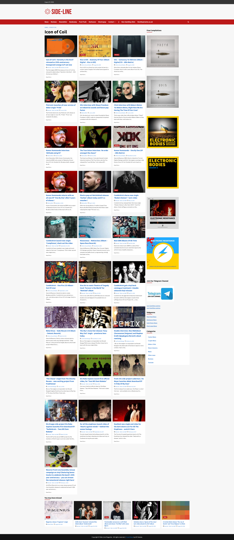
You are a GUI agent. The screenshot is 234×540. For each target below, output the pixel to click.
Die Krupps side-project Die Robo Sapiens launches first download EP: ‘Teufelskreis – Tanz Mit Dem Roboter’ (60, 428)
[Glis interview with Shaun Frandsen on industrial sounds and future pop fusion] (95, 91)
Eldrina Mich (84, 113)
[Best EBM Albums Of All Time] (129, 227)
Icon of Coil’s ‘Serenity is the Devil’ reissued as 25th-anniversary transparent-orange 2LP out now (60, 62)
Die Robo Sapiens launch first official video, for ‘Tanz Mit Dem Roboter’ (94, 380)
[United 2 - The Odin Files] (163, 92)
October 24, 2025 (64, 67)
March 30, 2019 (63, 336)
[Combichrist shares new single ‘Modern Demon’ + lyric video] (129, 182)
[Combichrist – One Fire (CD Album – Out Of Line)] (61, 272)
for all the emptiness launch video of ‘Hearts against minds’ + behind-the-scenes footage (94, 427)
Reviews (54, 22)
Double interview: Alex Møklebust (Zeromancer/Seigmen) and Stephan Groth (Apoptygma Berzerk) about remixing (128, 335)
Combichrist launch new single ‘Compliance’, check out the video (59, 242)
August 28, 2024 (97, 65)
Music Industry (152, 348)
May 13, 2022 (132, 200)
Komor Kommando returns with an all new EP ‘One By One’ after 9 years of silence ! (60, 198)
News (47, 22)
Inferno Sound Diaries (86, 65)
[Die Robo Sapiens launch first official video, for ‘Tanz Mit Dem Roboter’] (95, 365)
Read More (48, 77)
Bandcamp (73, 22)
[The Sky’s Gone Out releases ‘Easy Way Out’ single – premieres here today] (95, 317)
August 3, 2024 (131, 65)
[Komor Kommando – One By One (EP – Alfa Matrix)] (129, 137)
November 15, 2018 (96, 338)
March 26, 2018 (132, 386)
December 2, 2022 (59, 203)
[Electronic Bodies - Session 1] (163, 173)
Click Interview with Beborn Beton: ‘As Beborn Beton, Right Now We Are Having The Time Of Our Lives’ (128, 108)
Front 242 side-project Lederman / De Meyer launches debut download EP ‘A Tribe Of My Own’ (129, 381)
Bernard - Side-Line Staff (53, 67)
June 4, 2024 (63, 110)
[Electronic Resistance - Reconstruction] (163, 213)
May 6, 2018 (97, 384)
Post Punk (82, 22)
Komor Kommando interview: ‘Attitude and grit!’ (58, 151)
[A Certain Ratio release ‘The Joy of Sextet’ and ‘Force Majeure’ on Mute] (175, 510)
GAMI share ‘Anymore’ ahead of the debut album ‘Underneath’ (86, 523)
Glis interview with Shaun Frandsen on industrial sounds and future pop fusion (94, 108)
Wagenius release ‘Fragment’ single (57, 522)
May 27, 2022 (92, 203)
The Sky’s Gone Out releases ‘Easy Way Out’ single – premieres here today (93, 333)
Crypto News (152, 340)
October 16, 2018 (130, 341)
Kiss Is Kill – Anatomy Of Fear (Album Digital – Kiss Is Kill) (94, 61)
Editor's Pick (54, 190)
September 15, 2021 (65, 246)
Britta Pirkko (50, 524)
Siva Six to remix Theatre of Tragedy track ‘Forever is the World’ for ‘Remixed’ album (94, 288)
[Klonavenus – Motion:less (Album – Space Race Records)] (95, 227)
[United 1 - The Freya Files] (163, 51)
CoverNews (129, 537)
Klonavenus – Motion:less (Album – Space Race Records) (94, 242)
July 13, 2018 (61, 386)
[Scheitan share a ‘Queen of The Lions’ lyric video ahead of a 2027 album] (146, 510)
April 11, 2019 (132, 293)
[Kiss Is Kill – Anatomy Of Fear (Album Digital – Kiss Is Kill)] (95, 46)
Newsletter (63, 22)
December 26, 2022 (132, 155)
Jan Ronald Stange (85, 338)
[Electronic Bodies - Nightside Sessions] (163, 132)
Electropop (102, 22)
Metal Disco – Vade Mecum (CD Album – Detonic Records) (61, 332)
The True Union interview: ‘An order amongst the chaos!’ (94, 151)
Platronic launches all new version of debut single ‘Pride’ (61, 106)
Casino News (125, 235)
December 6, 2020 (98, 246)
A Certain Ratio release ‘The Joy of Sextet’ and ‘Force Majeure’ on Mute (174, 523)
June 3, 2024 (92, 113)
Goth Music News (152, 323)
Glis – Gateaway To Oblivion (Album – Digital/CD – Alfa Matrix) (129, 61)
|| (118, 22)
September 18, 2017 (99, 432)
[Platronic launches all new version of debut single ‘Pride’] (61, 91)
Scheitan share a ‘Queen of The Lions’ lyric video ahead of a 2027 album (145, 523)
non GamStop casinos (153, 306)
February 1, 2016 (64, 483)
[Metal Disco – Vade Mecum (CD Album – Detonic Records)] (61, 317)
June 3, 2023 (130, 113)
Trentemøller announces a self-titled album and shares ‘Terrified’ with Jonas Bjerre (116, 524)
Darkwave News (152, 320)
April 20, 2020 (132, 243)
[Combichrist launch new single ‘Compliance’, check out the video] (61, 227)
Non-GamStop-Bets (128, 22)
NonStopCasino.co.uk (145, 22)
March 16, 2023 (58, 155)
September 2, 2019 (64, 291)
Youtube (150, 362)
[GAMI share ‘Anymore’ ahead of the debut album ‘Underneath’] (88, 510)
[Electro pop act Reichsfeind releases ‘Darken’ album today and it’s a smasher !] (95, 182)
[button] (188, 22)
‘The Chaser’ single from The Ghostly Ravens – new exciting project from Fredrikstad (60, 381)
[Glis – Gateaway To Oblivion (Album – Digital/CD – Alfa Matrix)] (129, 46)
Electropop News (152, 326)
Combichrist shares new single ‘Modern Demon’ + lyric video (126, 196)
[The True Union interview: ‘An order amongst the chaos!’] (95, 137)
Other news (117, 235)
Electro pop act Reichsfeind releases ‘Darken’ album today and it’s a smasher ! (94, 198)
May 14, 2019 (98, 293)
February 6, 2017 (132, 432)
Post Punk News (151, 317)
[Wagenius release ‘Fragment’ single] (58, 510)
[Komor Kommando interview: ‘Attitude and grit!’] (61, 137)
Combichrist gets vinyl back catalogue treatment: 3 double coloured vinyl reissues (126, 288)
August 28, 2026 (59, 524)
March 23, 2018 (64, 434)
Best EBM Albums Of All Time (125, 240)
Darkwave (92, 22)
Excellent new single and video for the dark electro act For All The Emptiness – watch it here (127, 427)
